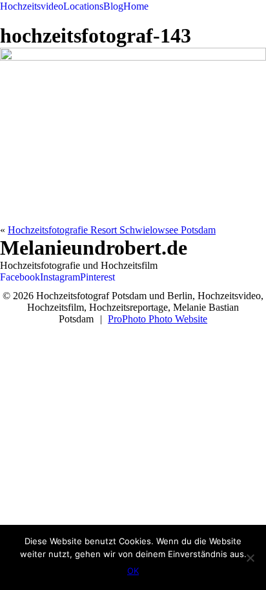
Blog (113, 6)
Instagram (60, 276)
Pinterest (97, 276)
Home (135, 6)
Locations (83, 6)
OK (133, 570)
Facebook (20, 276)
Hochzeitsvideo (31, 6)
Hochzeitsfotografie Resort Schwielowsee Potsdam (112, 229)
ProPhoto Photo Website (157, 318)
